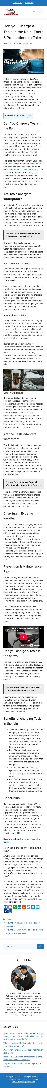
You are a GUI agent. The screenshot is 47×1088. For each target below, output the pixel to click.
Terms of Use (17, 3)
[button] (34, 11)
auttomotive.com (24, 1079)
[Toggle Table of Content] (28, 116)
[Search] (40, 946)
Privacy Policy (29, 3)
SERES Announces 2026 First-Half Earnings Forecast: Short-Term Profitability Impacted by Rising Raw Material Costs (23, 1036)
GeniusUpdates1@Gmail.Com (23, 1082)
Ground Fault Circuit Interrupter (23, 169)
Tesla (9, 919)
